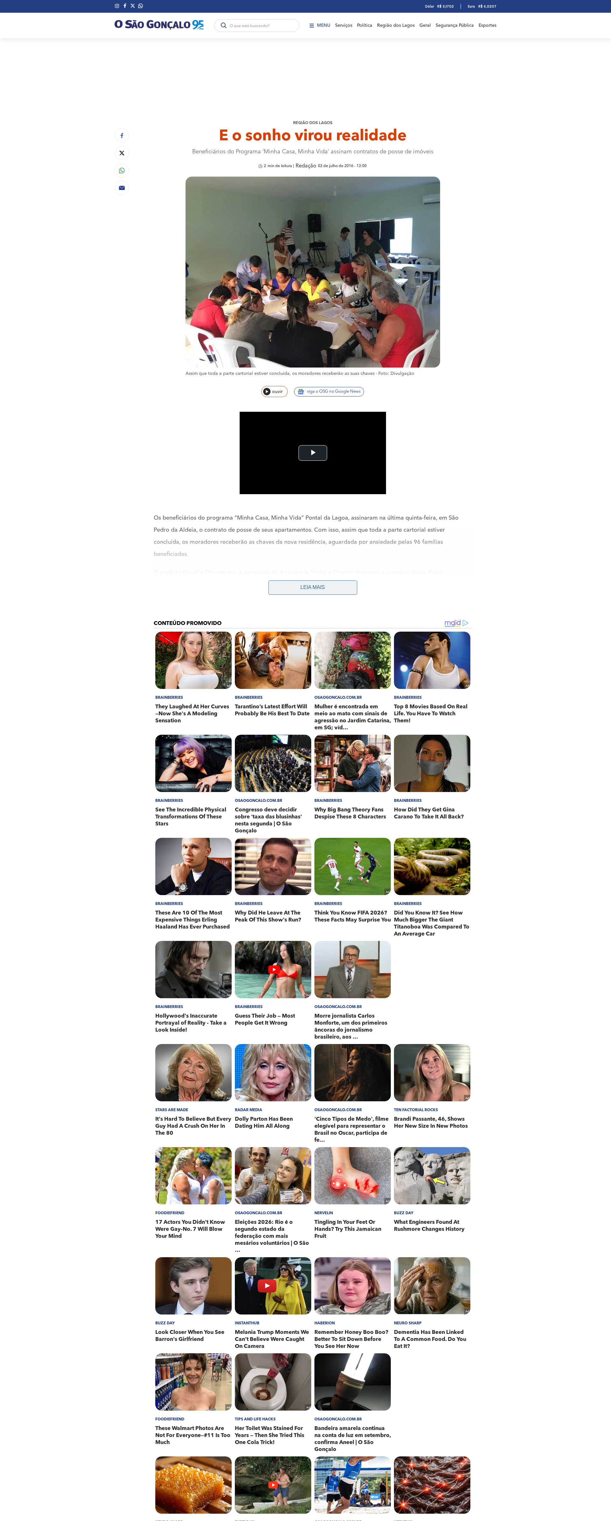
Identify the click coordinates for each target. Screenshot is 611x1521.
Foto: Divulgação (396, 373)
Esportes (487, 25)
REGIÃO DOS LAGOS (313, 123)
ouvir (277, 391)
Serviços (343, 25)
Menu (323, 25)
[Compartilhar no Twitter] (122, 153)
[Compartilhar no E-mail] (122, 188)
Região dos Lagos (396, 25)
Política (364, 25)
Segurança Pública (455, 25)
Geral (425, 25)
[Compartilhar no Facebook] (122, 135)
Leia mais (312, 587)
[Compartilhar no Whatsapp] (122, 170)
